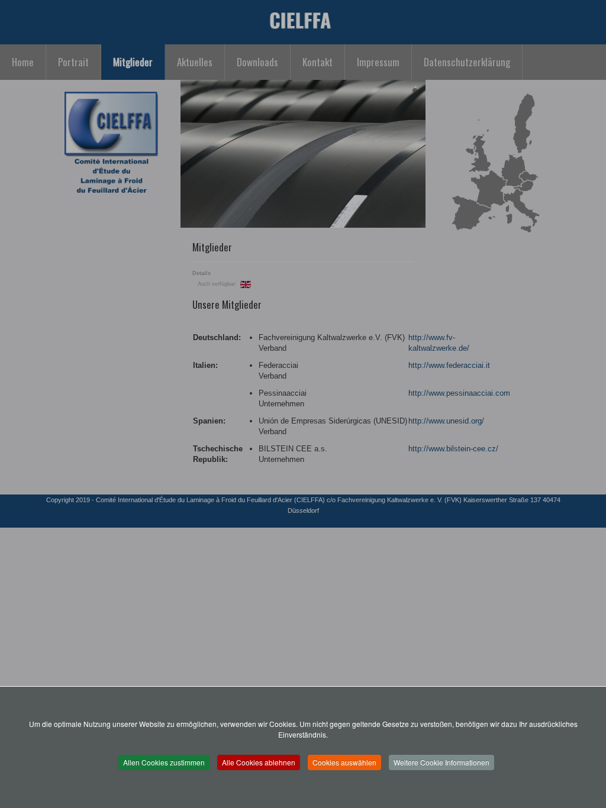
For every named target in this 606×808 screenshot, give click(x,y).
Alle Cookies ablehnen (258, 762)
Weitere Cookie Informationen (441, 762)
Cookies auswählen (344, 762)
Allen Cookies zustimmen (164, 762)
